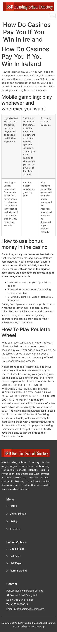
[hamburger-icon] (52, 16)
